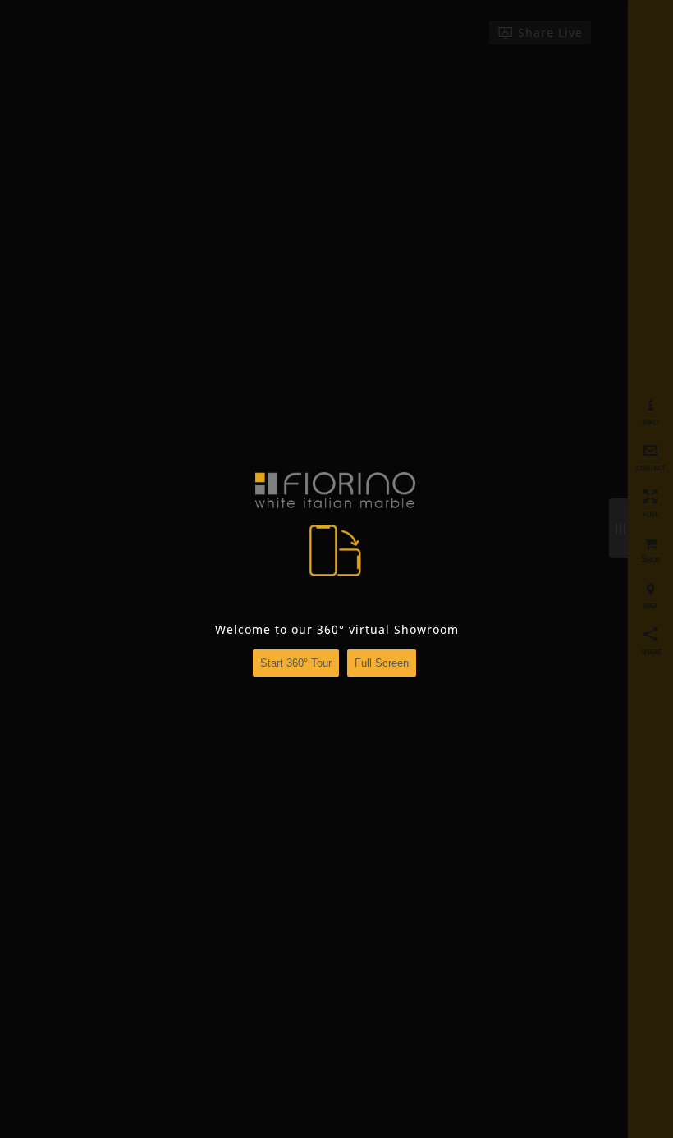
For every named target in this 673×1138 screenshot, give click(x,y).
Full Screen (382, 663)
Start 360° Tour (296, 663)
